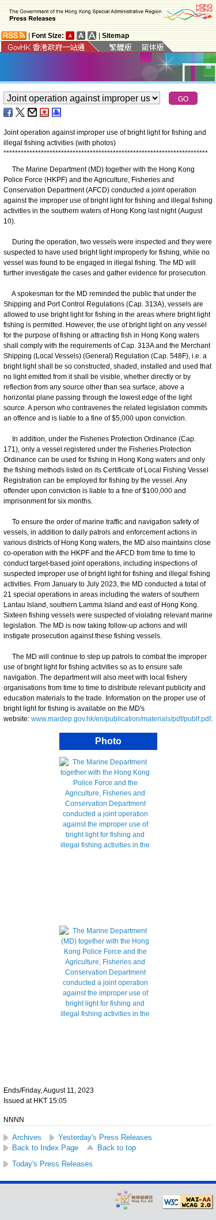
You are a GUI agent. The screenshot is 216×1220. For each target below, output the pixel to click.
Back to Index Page (45, 1147)
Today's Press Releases (52, 1164)
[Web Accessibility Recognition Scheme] (134, 1199)
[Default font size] (70, 35)
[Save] (45, 112)
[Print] (57, 112)
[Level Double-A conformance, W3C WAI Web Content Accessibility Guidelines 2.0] (187, 1202)
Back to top (116, 1147)
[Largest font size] (92, 35)
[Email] (33, 112)
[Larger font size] (81, 35)
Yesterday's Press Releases (105, 1137)
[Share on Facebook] (8, 112)
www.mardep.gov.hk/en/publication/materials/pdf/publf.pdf (121, 719)
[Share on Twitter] (21, 112)
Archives (26, 1137)
